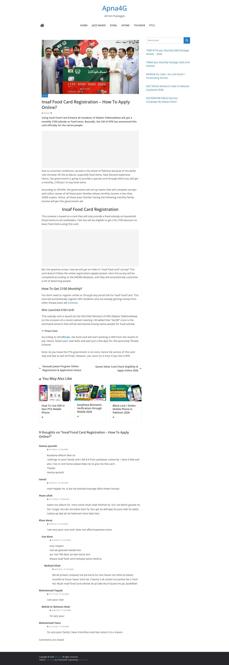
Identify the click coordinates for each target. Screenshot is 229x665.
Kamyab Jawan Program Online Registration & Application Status (61, 368)
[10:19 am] (78, 416)
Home (84, 25)
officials (65, 337)
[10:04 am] (114, 417)
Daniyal (46, 113)
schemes (73, 302)
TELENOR (139, 25)
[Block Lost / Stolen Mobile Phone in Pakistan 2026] (126, 386)
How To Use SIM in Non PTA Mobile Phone (53, 409)
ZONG (113, 25)
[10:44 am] (43, 417)
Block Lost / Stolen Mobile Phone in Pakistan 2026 (124, 409)
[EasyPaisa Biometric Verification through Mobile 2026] (90, 386)
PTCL (152, 25)
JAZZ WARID (99, 25)
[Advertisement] (90, 149)
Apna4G (114, 8)
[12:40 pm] (51, 113)
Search (187, 40)
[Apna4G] (42, 25)
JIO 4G (45, 96)
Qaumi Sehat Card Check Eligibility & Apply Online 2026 (116, 368)
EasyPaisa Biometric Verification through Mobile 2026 (89, 408)
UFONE (125, 25)
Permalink (64, 449)
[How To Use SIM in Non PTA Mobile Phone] (55, 386)
